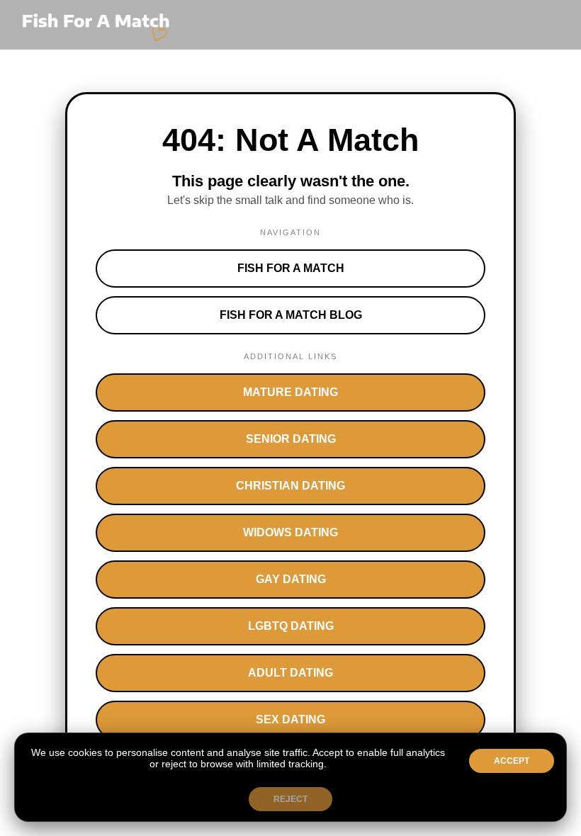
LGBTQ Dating (291, 626)
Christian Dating (290, 486)
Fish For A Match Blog (291, 315)
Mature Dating (290, 392)
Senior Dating (291, 439)
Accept (511, 761)
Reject (290, 799)
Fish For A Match (290, 268)
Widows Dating (290, 532)
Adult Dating (290, 673)
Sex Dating (290, 719)
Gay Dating (291, 579)
